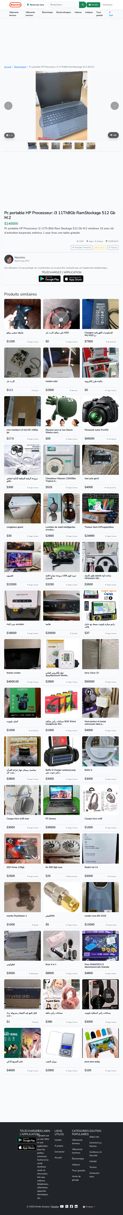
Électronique (47, 12)
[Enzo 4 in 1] (61, 946)
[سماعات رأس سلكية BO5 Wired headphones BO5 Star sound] (61, 703)
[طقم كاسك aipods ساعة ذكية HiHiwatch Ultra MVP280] (100, 557)
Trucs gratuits (99, 14)
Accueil (7, 66)
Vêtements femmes (13, 14)
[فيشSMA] (61, 897)
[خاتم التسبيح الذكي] (22, 1043)
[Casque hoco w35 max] (22, 800)
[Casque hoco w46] (100, 800)
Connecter (107, 4)
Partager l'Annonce (83, 247)
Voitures (78, 12)
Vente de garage (76, 1178)
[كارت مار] (22, 363)
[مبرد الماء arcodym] (22, 605)
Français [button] (89, 1206)
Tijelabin (55, 1206)
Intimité (93, 1161)
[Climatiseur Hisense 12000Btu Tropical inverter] (61, 460)
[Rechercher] (83, 5)
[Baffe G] (100, 751)
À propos (59, 1145)
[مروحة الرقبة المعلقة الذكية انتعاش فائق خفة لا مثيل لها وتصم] (22, 460)
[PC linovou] (61, 800)
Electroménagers (63, 12)
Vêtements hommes (30, 14)
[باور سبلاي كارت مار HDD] (61, 314)
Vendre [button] (94, 4)
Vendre (58, 1139)
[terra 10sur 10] (100, 654)
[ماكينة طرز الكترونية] (100, 363)
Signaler (101, 247)
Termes (93, 1167)
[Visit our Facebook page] (71, 1206)
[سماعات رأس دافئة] (61, 994)
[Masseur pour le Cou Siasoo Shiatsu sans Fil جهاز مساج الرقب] (61, 411)
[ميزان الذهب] (61, 1043)
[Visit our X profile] (67, 1206)
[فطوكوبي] (22, 946)
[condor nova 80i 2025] (100, 897)
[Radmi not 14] (100, 848)
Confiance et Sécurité (95, 1153)
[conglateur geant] (22, 508)
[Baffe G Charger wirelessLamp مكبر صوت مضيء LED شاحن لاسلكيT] (61, 751)
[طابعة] (61, 605)
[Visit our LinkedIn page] (76, 1206)
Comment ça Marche (95, 1144)
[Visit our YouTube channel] (61, 1206)
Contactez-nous (94, 1175)
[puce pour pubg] (100, 1043)
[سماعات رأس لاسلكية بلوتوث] (100, 994)
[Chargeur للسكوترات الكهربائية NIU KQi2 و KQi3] (100, 314)
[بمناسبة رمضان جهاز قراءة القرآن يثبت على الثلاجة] (22, 751)
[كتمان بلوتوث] (22, 703)
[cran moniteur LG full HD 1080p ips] (22, 411)
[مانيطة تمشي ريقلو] (22, 314)
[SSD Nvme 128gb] (22, 848)
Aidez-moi (94, 1136)
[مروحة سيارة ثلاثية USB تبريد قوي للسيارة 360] (61, 557)
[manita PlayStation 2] (22, 897)
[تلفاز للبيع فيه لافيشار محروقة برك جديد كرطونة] (22, 994)
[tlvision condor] (22, 654)
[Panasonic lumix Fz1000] (100, 411)
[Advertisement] (61, 42)
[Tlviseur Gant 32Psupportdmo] (100, 508)
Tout (111, 15)
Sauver (114, 247)
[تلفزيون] (22, 557)
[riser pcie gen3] (100, 460)
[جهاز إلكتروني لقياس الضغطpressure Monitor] (61, 654)
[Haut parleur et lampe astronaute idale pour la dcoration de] (100, 703)
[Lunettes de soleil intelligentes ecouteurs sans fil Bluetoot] (61, 508)
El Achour (99, 241)
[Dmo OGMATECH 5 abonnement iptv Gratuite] (100, 946)
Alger (91, 241)
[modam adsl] (61, 363)
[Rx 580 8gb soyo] (61, 848)
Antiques (89, 12)
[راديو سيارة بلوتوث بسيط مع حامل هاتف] (100, 605)
